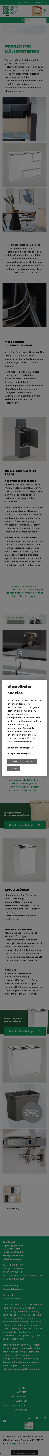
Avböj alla (14, 769)
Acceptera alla (15, 761)
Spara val (30, 761)
